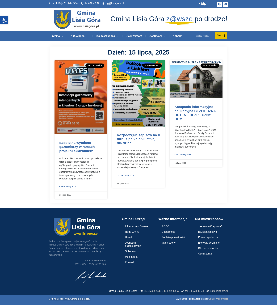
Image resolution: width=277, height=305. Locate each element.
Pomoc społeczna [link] (208, 237)
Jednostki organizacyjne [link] (133, 244)
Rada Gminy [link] (132, 231)
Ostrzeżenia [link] (205, 253)
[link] (4, 20)
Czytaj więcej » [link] (67, 187)
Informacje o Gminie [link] (136, 226)
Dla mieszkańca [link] (105, 36)
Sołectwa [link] (130, 251)
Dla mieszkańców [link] (208, 248)
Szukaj (221, 35)
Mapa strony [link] (169, 242)
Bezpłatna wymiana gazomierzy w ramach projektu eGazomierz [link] (77, 146)
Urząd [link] (128, 237)
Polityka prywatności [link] (173, 237)
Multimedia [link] (131, 256)
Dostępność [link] (168, 231)
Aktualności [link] (78, 36)
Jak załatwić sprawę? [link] (210, 226)
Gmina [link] (56, 36)
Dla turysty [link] (155, 36)
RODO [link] (165, 226)
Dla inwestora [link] (134, 36)
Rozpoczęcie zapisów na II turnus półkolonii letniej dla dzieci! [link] (138, 139)
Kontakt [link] (177, 36)
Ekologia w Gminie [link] (209, 242)
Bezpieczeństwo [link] (207, 231)
